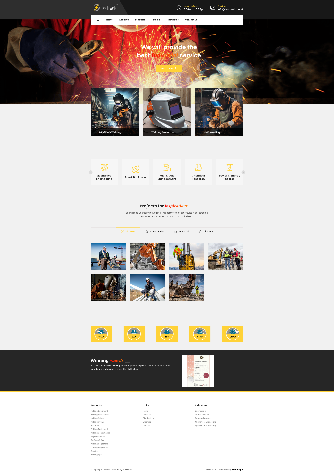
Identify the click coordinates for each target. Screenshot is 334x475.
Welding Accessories (100, 415)
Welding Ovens (97, 422)
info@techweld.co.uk (230, 9)
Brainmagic (237, 469)
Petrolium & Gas (202, 415)
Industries (173, 20)
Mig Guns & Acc (98, 437)
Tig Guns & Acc (97, 440)
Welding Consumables (100, 433)
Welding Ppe (96, 455)
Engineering (200, 411)
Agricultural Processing (205, 426)
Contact (146, 426)
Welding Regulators (99, 444)
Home (109, 20)
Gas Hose (95, 426)
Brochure (147, 422)
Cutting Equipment (99, 429)
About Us (124, 20)
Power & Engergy (203, 418)
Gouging (94, 451)
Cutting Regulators (99, 448)
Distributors (148, 418)
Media (156, 20)
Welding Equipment (99, 411)
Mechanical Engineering (205, 422)
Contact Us (191, 20)
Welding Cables (97, 418)
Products (140, 20)
